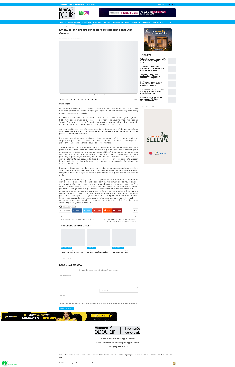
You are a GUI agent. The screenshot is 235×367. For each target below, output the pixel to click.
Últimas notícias (121, 22)
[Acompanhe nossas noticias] (4, 363)
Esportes (158, 22)
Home (63, 22)
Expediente (91, 4)
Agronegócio (129, 355)
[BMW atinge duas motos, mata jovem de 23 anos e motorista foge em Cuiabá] (172, 84)
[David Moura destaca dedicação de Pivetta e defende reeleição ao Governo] (172, 76)
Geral (107, 22)
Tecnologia (161, 355)
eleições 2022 (67, 206)
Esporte (146, 355)
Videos (61, 357)
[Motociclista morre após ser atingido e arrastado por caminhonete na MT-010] (99, 237)
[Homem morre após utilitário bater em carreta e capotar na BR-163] (124, 237)
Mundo (153, 355)
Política (86, 22)
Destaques (138, 355)
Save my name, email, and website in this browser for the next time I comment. (98, 303)
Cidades (136, 22)
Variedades (169, 355)
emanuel (74, 206)
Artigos (146, 22)
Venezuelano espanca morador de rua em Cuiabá (78, 219)
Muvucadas (74, 22)
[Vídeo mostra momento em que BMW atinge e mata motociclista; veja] (172, 92)
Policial (97, 22)
